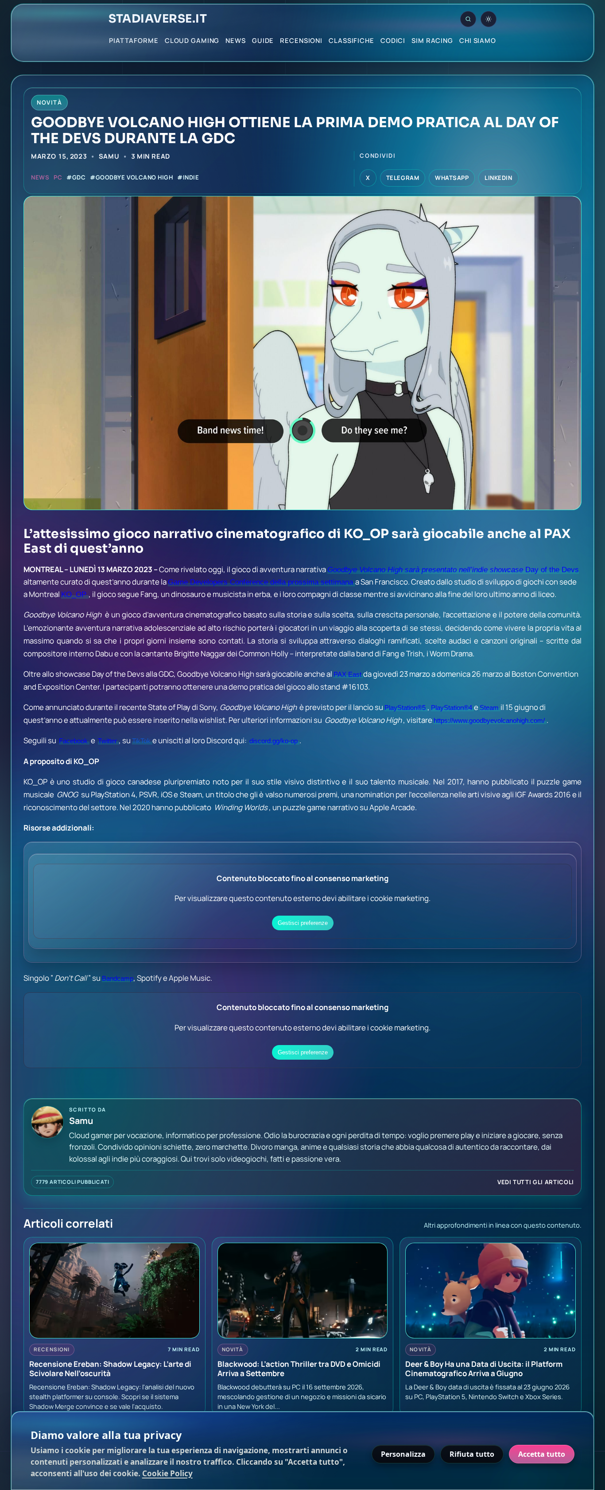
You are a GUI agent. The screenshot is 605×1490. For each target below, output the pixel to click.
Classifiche (351, 40)
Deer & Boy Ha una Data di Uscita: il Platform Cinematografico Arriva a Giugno (483, 1368)
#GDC (75, 177)
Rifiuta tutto (472, 1454)
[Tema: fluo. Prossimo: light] (488, 19)
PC (58, 177)
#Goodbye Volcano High (131, 177)
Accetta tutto (541, 1454)
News (235, 40)
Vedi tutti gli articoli (535, 1182)
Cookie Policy (167, 1473)
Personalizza (403, 1454)
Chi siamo (477, 40)
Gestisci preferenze (303, 923)
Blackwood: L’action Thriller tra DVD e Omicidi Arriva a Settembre (298, 1368)
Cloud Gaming (192, 40)
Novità (233, 1349)
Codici (392, 40)
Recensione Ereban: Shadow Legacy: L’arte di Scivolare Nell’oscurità (110, 1368)
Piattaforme (134, 40)
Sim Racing (432, 40)
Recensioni (301, 40)
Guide (263, 40)
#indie (188, 177)
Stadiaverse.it (158, 19)
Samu (109, 156)
